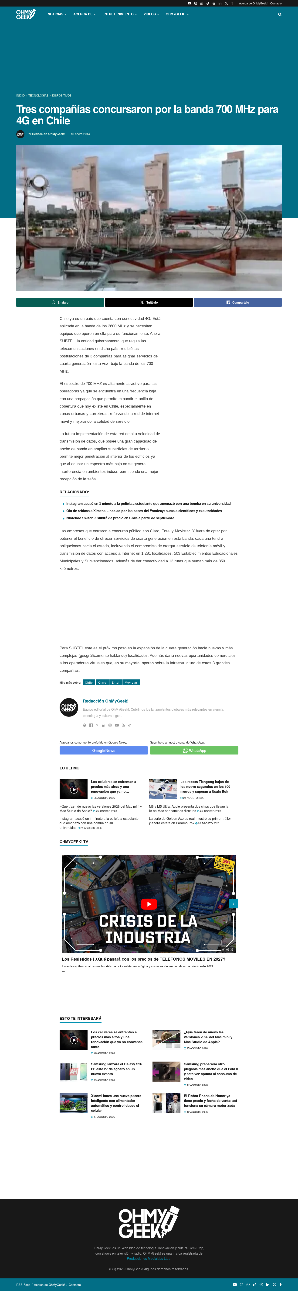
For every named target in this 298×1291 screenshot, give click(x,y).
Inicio (20, 95)
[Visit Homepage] (26, 14)
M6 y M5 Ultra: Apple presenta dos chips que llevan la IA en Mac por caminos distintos (188, 808)
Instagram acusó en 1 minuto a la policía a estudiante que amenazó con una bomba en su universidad (148, 503)
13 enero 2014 (80, 134)
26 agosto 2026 (104, 798)
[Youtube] (117, 725)
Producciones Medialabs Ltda (148, 1258)
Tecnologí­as (38, 95)
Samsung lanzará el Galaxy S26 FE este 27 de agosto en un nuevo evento (116, 1068)
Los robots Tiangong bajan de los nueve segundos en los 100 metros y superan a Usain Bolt (205, 786)
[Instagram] (110, 725)
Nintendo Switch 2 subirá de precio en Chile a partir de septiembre (120, 518)
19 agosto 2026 (104, 1080)
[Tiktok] (129, 725)
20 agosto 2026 (208, 823)
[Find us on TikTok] (208, 3)
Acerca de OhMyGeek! (253, 3)
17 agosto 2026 (197, 1085)
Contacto (276, 3)
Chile (89, 682)
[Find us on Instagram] (195, 3)
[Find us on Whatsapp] (201, 3)
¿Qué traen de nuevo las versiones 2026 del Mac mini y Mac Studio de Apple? (101, 808)
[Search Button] (280, 14)
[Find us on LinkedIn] (220, 3)
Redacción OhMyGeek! (48, 134)
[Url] (84, 725)
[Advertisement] (149, 58)
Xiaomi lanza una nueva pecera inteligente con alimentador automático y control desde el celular (116, 1103)
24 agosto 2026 (91, 828)
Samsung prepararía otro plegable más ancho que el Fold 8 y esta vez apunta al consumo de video (211, 1071)
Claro (102, 682)
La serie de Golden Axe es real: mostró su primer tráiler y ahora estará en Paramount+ (190, 820)
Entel (115, 682)
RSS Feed (23, 1284)
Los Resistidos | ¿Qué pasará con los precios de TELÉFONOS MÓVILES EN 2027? (143, 959)
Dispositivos (61, 95)
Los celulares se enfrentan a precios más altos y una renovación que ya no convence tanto (113, 786)
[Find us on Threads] (214, 3)
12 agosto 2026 (197, 1112)
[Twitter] (97, 725)
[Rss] (123, 725)
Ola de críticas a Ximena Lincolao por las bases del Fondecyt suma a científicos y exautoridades (144, 511)
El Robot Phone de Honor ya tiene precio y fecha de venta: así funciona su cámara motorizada (210, 1100)
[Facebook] (91, 725)
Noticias (55, 14)
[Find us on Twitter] (226, 3)
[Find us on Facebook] (232, 3)
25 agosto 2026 (193, 798)
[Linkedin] (103, 725)
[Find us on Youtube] (189, 3)
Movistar (131, 682)
